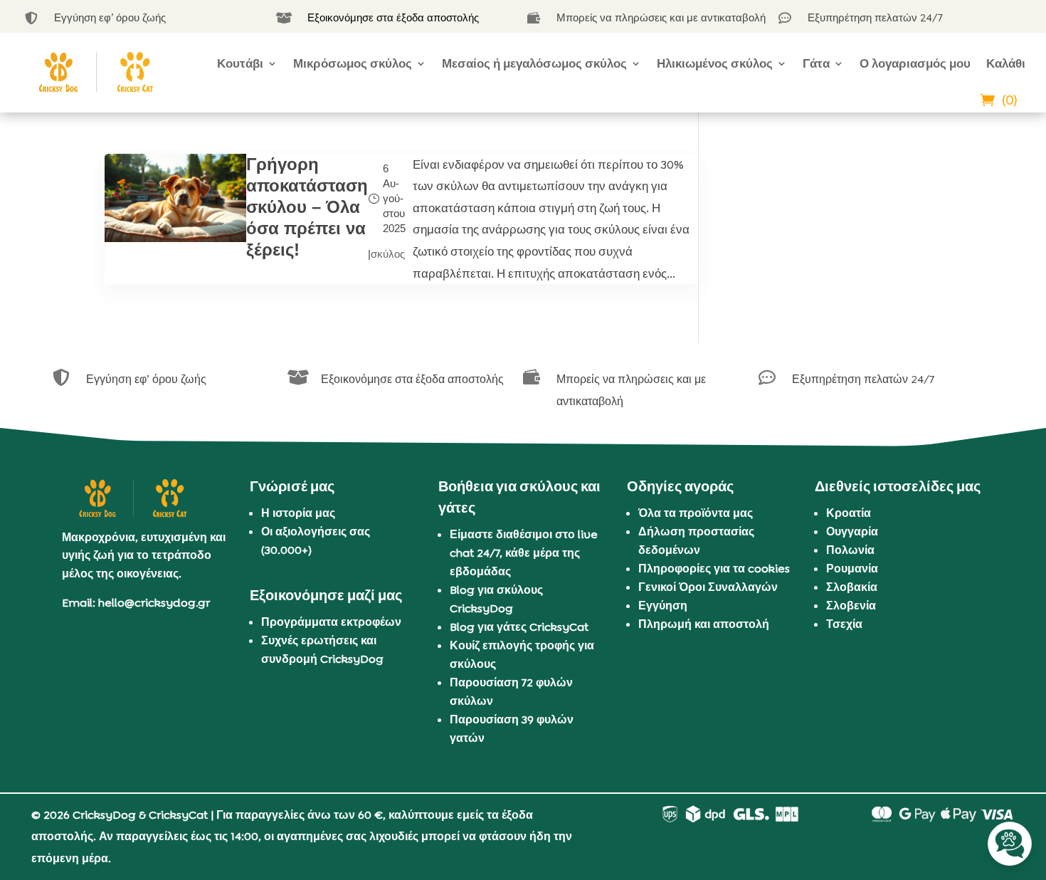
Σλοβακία (851, 587)
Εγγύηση (662, 605)
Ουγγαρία (852, 531)
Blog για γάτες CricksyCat (519, 626)
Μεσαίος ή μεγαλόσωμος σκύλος (534, 63)
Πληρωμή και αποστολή (703, 624)
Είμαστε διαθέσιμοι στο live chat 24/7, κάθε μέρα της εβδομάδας (524, 553)
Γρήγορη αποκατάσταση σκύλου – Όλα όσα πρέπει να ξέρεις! (307, 206)
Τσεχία (844, 624)
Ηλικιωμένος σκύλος (715, 63)
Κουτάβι (240, 63)
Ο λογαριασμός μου (915, 63)
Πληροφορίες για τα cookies (714, 568)
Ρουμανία (852, 568)
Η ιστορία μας (298, 513)
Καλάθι (1005, 63)
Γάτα (816, 63)
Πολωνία (850, 550)
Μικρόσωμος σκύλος (352, 63)
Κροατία (848, 513)
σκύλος (388, 254)
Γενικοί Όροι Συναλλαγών (708, 587)
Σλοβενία (851, 605)
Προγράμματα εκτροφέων (331, 621)
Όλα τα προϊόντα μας (695, 513)
